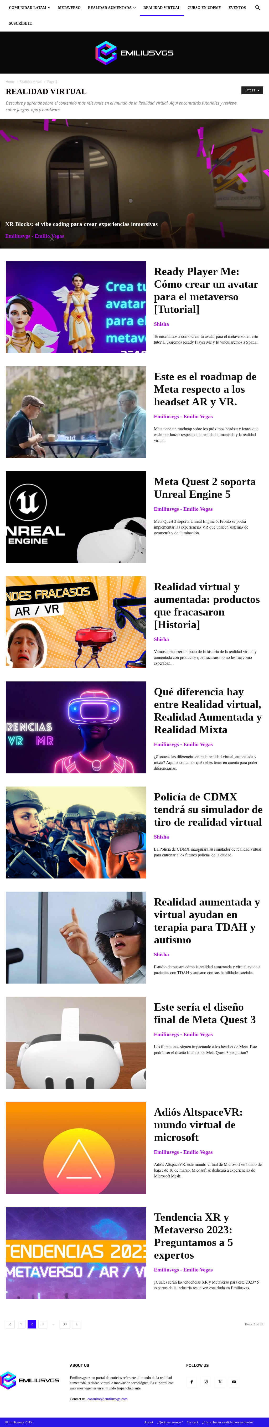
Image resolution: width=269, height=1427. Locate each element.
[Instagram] (205, 1382)
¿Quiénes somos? (170, 1422)
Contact (192, 1422)
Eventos (237, 8)
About (148, 1422)
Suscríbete (20, 23)
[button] (257, 8)
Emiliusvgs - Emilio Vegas (34, 236)
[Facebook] (191, 1382)
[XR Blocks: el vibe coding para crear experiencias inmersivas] (134, 184)
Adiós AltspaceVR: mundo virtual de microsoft (198, 1124)
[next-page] (76, 1324)
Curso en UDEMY (204, 8)
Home (10, 81)
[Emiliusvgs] (134, 53)
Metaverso (69, 8)
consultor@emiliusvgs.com (107, 1399)
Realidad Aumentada (110, 8)
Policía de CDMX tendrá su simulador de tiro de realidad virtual (208, 809)
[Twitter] (220, 1382)
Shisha (161, 324)
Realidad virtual (161, 8)
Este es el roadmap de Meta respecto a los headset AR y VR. (205, 389)
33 (65, 1324)
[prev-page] (10, 1324)
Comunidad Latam (27, 8)
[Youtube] (234, 1382)
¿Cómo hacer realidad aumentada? (227, 1422)
